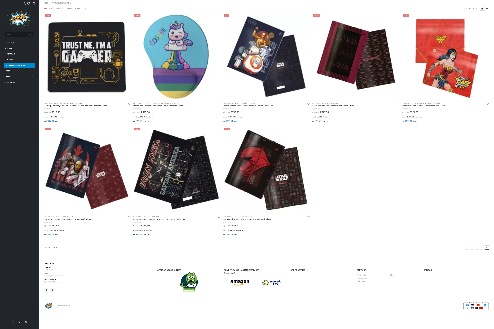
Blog (392, 275)
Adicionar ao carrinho (126, 17)
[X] (19, 322)
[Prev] (467, 247)
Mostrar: (467, 8)
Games (46, 103)
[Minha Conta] (24, 3)
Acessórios (10, 43)
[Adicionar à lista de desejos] (129, 103)
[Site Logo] (19, 18)
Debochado (137, 103)
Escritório (227, 103)
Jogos (7, 71)
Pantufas (9, 59)
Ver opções (216, 17)
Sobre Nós (362, 275)
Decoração (10, 54)
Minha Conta (362, 281)
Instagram (52, 290)
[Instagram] (26, 322)
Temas (7, 76)
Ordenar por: (60, 8)
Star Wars (252, 103)
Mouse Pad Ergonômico (152, 103)
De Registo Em (10, 82)
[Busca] (30, 34)
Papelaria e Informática (15, 65)
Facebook (46, 290)
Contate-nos (362, 278)
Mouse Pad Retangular (57, 103)
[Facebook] (13, 322)
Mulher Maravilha (417, 103)
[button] (49, 8)
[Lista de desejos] (28, 3)
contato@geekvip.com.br (54, 276)
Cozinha (8, 48)
